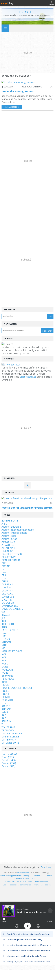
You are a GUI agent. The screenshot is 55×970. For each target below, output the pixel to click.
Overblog (45, 867)
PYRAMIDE (7, 700)
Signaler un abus (22, 878)
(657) (9, 754)
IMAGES (6, 615)
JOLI (4, 621)
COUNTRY (7, 590)
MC (3, 648)
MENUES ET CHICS (12, 651)
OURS (5, 666)
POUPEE (6, 694)
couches (6, 587)
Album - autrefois (11, 526)
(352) (9, 763)
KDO (4, 627)
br (3, 569)
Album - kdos (9, 535)
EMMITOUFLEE (10, 605)
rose (4, 703)
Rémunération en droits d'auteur (18, 881)
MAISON (6, 642)
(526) (8, 757)
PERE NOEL (8, 678)
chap (4, 578)
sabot (5, 712)
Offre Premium (41, 881)
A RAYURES (8, 545)
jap (3, 618)
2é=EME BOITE (10, 520)
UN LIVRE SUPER (11, 742)
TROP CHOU (8, 730)
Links (4, 633)
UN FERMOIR (9, 739)
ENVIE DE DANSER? (12, 608)
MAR (4, 645)
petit (4, 681)
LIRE (4, 636)
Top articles (37, 875)
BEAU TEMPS (9, 557)
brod (4, 572)
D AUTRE (7, 599)
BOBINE (6, 566)
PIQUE (5, 685)
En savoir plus (12, 107)
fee (3, 612)
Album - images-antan (14, 532)
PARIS (5, 672)
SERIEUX (6, 721)
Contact (49, 875)
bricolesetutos (28, 376)
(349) (8, 766)
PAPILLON (7, 669)
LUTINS (6, 639)
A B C (4, 523)
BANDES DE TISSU (12, 554)
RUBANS (6, 709)
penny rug (7, 675)
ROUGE (6, 706)
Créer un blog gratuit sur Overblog (14, 875)
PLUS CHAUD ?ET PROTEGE (17, 688)
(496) (9, 760)
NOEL (5, 654)
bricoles (27, 12)
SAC (4, 715)
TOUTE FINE (8, 727)
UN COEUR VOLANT (13, 733)
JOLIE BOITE (8, 624)
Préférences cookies (42, 884)
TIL (3, 724)
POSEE (5, 691)
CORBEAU (7, 584)
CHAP (5, 581)
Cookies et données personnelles (17, 884)
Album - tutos (9, 539)
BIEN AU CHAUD (11, 560)
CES (4, 575)
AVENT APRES (9, 548)
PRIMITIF (6, 697)
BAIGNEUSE (8, 551)
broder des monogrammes (18, 91)
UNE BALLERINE (10, 736)
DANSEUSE (8, 596)
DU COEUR (8, 602)
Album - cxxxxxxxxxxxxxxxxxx (18, 529)
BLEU (4, 563)
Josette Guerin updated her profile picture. (27, 507)
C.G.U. (35, 878)
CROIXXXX (7, 593)
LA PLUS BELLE (10, 630)
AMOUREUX (8, 542)
